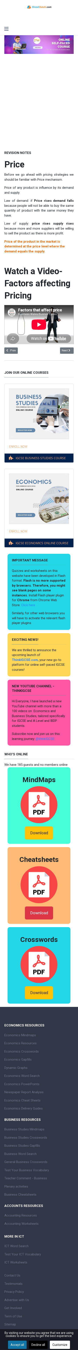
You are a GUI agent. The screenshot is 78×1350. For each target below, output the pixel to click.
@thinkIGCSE (45, 739)
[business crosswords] (39, 964)
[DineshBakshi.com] (39, 6)
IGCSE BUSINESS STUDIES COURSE (41, 458)
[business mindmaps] (39, 804)
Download (39, 833)
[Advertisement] (39, 108)
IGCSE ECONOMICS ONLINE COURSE (42, 543)
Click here (28, 605)
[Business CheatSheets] (39, 884)
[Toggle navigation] (6, 29)
